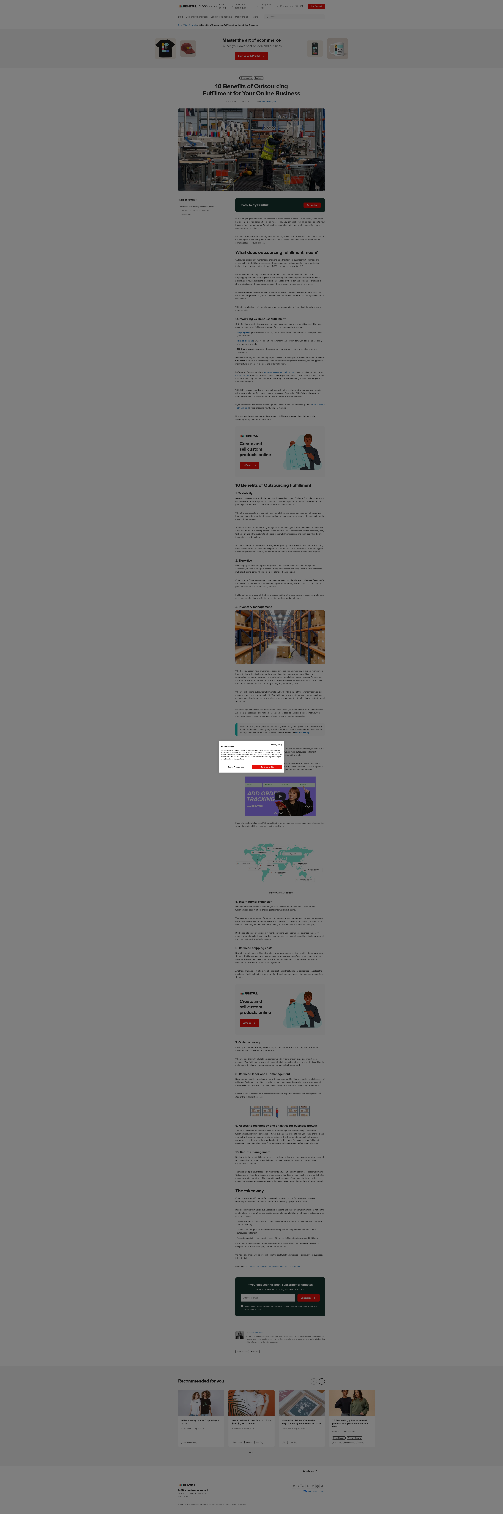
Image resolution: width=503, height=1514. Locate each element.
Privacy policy (276, 745)
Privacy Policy (239, 759)
